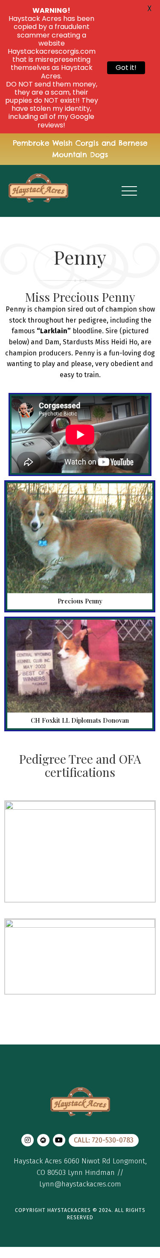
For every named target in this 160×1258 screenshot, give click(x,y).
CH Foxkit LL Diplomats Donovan (80, 720)
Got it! (126, 67)
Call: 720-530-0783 (104, 1140)
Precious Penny (80, 601)
